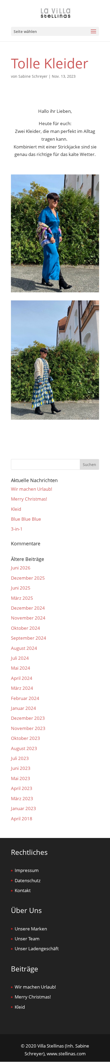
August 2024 (24, 648)
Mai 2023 (20, 778)
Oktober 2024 (25, 628)
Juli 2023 (20, 758)
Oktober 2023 (25, 738)
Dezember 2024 (28, 608)
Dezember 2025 (28, 578)
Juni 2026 (20, 568)
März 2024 (22, 688)
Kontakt (23, 890)
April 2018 (21, 818)
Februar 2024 (25, 698)
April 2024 (21, 678)
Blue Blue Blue (26, 519)
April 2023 (21, 788)
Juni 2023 (20, 768)
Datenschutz (28, 880)
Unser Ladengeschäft (37, 948)
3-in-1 (17, 529)
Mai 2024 (20, 668)
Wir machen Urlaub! (31, 489)
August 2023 (24, 748)
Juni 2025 (20, 588)
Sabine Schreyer (33, 76)
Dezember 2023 (28, 718)
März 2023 (22, 798)
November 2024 (28, 618)
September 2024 (28, 638)
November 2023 (28, 728)
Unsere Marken (31, 929)
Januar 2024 (23, 708)
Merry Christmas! (29, 499)
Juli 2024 (20, 658)
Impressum (27, 870)
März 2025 (22, 598)
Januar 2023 (23, 808)
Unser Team (27, 939)
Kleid (16, 509)
